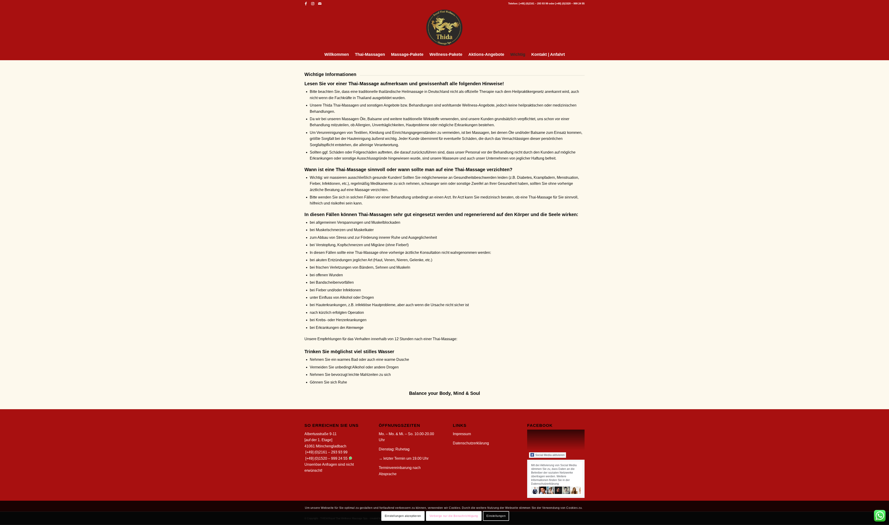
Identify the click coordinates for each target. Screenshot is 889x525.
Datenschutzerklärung (471, 443)
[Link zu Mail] (319, 3)
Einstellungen (496, 516)
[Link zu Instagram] (312, 3)
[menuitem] (336, 54)
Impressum (462, 434)
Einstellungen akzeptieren (403, 516)
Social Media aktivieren (550, 455)
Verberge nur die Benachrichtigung (453, 516)
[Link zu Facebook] (305, 3)
